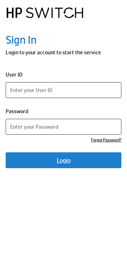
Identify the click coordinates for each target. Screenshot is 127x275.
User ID (14, 74)
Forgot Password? (106, 140)
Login (64, 160)
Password (17, 111)
